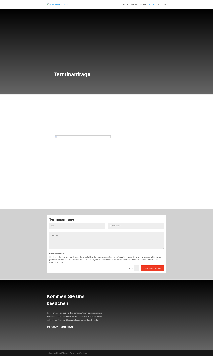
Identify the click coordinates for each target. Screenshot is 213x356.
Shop (160, 4)
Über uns (134, 4)
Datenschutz (66, 327)
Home (125, 4)
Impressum (52, 327)
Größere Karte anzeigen (119, 339)
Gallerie (143, 4)
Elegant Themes (62, 353)
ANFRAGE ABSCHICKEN (152, 268)
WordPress (83, 353)
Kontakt (152, 4)
